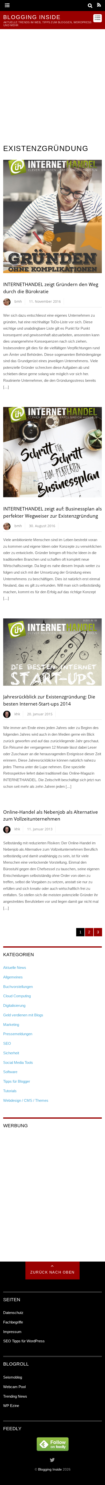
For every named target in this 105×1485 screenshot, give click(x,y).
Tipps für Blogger (16, 1081)
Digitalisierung (14, 1005)
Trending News (15, 1396)
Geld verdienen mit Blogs (23, 1015)
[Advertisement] (52, 84)
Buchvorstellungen (18, 987)
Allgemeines (13, 977)
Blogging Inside (50, 1469)
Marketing (11, 1024)
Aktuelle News (14, 967)
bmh (18, 301)
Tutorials (10, 1091)
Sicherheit (11, 1053)
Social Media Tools (18, 1062)
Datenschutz (13, 1313)
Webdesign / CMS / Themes (25, 1100)
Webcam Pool (14, 1387)
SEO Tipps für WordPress (24, 1341)
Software (10, 1072)
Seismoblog (12, 1377)
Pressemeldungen (17, 1034)
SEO (7, 1043)
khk (17, 714)
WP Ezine (11, 1406)
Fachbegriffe (13, 1322)
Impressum (12, 1332)
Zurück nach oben (52, 1272)
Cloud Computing (17, 996)
